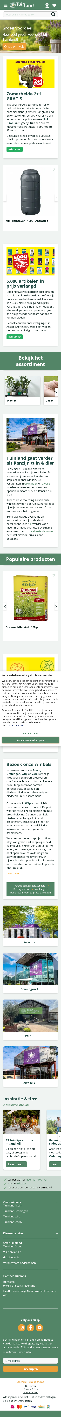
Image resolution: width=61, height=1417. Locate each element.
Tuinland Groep (12, 1246)
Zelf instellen (30, 733)
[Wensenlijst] (54, 5)
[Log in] (47, 5)
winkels (21, 1183)
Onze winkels (14, 46)
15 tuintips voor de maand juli (19, 1141)
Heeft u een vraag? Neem (19, 1291)
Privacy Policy (30, 1389)
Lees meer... (16, 1164)
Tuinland (31, 1381)
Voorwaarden (30, 1392)
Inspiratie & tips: (20, 1098)
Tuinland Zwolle (13, 1222)
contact (40, 1291)
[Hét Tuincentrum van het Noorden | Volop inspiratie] (23, 5)
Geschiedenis (11, 1257)
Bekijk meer (14, 149)
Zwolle (46, 483)
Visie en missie (12, 1252)
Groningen (31, 483)
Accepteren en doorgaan (30, 740)
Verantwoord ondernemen (19, 1263)
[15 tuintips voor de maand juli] (21, 1121)
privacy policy (25, 1352)
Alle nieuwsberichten (16, 1104)
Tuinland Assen (12, 1205)
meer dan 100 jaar (36, 1179)
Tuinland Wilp (11, 1216)
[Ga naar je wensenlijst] (54, 5)
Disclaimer (30, 1386)
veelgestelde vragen (42, 531)
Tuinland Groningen (15, 1211)
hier (30, 524)
